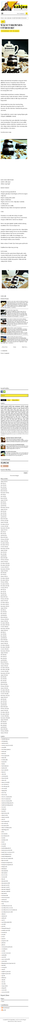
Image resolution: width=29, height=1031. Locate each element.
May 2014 (3, 658)
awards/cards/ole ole (7, 428)
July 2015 (2, 632)
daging (12, 411)
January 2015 (3, 643)
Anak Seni (4, 743)
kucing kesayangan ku (6, 862)
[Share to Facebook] (5, 296)
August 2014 (3, 652)
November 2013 (4, 669)
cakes (5, 18)
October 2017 (4, 587)
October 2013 (4, 671)
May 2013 (3, 680)
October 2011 (3, 716)
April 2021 (3, 556)
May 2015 (3, 636)
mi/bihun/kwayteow (6, 905)
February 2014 (4, 664)
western (3, 990)
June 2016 (3, 611)
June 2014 (3, 656)
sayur (7, 424)
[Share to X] (4, 296)
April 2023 (3, 517)
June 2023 (3, 513)
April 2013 (3, 682)
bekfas (11, 426)
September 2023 (4, 507)
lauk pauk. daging (5, 889)
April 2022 (3, 535)
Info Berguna (4, 821)
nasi (2, 920)
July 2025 (3, 494)
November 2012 (4, 691)
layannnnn (25, 420)
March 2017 (3, 596)
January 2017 (3, 600)
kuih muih (9, 18)
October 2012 (4, 693)
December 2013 (4, 667)
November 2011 (4, 714)
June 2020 (3, 574)
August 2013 (3, 675)
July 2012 (2, 699)
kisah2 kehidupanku (6, 856)
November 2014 (4, 647)
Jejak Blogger (13, 430)
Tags (9, 400)
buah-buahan (4, 766)
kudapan (24, 423)
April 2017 (3, 595)
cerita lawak (4, 776)
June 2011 (3, 723)
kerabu (14, 432)
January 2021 (3, 561)
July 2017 (2, 589)
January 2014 (3, 665)
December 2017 (4, 584)
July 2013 (2, 677)
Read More (13, 307)
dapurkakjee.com (13, 1019)
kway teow (4, 875)
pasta (3, 926)
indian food (4, 815)
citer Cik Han (7, 431)
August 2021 (3, 550)
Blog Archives (15, 400)
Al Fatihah (25, 415)
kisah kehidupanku (5, 848)
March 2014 (3, 662)
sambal (10, 415)
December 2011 (4, 712)
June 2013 (3, 678)
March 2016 (3, 617)
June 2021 (3, 552)
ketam (26, 430)
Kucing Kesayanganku (10, 425)
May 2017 (3, 593)
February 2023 (4, 520)
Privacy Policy (14, 1021)
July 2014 (2, 654)
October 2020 (4, 567)
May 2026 (3, 487)
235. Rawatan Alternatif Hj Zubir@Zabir (15, 444)
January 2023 (3, 522)
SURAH (3, 977)
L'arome (18, 423)
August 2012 (3, 697)
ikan (18, 411)
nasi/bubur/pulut (18, 413)
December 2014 (4, 645)
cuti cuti (20, 429)
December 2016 (4, 602)
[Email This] (1, 296)
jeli (26, 432)
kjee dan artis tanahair (6, 858)
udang (26, 417)
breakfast (17, 415)
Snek (16, 419)
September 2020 (4, 569)
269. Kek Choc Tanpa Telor (12, 310)
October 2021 (4, 546)
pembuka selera (18, 428)
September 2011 (4, 718)
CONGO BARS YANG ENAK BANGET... (15, 336)
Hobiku (2, 430)
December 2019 (4, 578)
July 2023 (3, 511)
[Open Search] (27, 13)
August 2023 (3, 509)
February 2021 (4, 559)
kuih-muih (4, 872)
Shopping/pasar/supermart (6, 432)
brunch (11, 423)
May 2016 (3, 613)
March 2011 (3, 729)
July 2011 (2, 721)
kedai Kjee (5, 422)
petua (2, 431)
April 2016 (3, 615)
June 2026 (3, 485)
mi (2, 903)
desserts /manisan (6, 796)
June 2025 (3, 496)
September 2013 (4, 673)
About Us (9, 1021)
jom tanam (4, 833)
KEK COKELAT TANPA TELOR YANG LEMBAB (16, 319)
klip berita (11, 412)
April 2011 (3, 727)
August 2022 (3, 529)
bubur (3, 772)
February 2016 (4, 619)
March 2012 (3, 706)
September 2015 (4, 628)
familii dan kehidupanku (7, 805)
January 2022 (3, 541)
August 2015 (3, 630)
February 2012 (4, 708)
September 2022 (4, 528)
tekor (3, 981)
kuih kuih (3, 868)
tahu (25, 429)
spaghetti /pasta (5, 971)
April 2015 (3, 637)
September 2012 (4, 695)
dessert (3, 792)
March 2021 (3, 557)
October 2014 (4, 649)
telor (4, 419)
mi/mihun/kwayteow (9, 416)
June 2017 (3, 591)
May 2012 (3, 703)
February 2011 (4, 731)
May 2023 (3, 515)
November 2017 (4, 585)
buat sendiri (7, 430)
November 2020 (4, 565)
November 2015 (4, 624)
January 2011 (3, 732)
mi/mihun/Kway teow (6, 907)
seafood (2, 424)
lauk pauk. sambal (5, 891)
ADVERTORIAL (5, 739)
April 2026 (3, 489)
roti (10, 419)
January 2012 (3, 710)
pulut (3, 944)
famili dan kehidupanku (7, 417)
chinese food (4, 411)
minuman (4, 916)
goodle (4, 1010)
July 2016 (2, 610)
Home (2, 18)
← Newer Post (4, 347)
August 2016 (3, 608)
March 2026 (3, 490)
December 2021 (4, 543)
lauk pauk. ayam (5, 887)
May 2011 (3, 725)
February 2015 (4, 641)
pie (26, 425)
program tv (19, 417)
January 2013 (3, 688)
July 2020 (3, 572)
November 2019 (4, 580)
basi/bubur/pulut (5, 749)
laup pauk (4, 893)
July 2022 (3, 531)
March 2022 (3, 537)
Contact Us (19, 1021)
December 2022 (4, 524)
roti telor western (5, 953)
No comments (16, 30)
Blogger (17, 475)
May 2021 (3, 554)
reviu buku (3, 433)
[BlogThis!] (2, 296)
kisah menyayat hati (22, 422)
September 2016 (4, 606)
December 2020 (4, 563)
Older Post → (25, 347)
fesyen (3, 807)
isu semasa (16, 406)
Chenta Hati (19, 431)
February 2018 (4, 582)
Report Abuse (5, 995)
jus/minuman (20, 425)
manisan (3, 899)
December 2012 (4, 690)
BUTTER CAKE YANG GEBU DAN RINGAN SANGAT (17, 301)
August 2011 (3, 719)
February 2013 (4, 686)
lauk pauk (4, 406)
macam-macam (5, 897)
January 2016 (3, 621)
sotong (12, 424)
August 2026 (3, 481)
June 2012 (3, 701)
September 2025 (4, 492)
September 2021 (4, 548)
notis (16, 426)
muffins (25, 431)
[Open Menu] (2, 13)
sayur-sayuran (21, 412)
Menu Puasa (4, 901)
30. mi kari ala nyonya (11, 451)
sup (1, 423)
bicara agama (16, 420)
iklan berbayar (20, 430)
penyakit (13, 431)
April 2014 (3, 660)
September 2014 (4, 651)
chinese (3, 780)
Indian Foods (25, 426)
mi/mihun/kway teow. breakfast (9, 909)
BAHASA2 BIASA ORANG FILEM (13, 437)
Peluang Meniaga (20, 432)
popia (3, 938)
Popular (3, 400)
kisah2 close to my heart (16, 408)
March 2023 (3, 518)
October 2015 (4, 626)
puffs (25, 428)
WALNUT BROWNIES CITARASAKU (11, 26)
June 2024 (3, 503)
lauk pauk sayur (5, 885)
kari (9, 420)
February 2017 (4, 598)
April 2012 (3, 704)
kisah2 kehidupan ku (6, 854)
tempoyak (3, 429)
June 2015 (3, 634)
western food (12, 422)
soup (7, 433)
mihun (3, 914)
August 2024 (3, 500)
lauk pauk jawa (21, 409)
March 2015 (3, 639)
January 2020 (3, 576)
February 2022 (4, 539)
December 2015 (4, 623)
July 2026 (3, 483)
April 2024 (3, 505)
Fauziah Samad (6, 30)
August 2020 (3, 570)
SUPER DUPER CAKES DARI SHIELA (14, 327)
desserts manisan (5, 798)
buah (3, 763)
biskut (6, 423)
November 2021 (4, 544)
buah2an (17, 424)
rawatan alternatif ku (12, 429)
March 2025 (3, 498)
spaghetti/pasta (4, 426)
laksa (3, 435)
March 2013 (3, 684)
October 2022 (4, 526)
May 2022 (3, 533)
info (20, 426)
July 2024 (3, 502)
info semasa (4, 823)
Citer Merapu (22, 416)
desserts (3, 794)
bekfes (3, 753)
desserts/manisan (5, 413)
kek (2, 842)
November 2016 (4, 604)
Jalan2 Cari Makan (5, 827)
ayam (2, 409)
